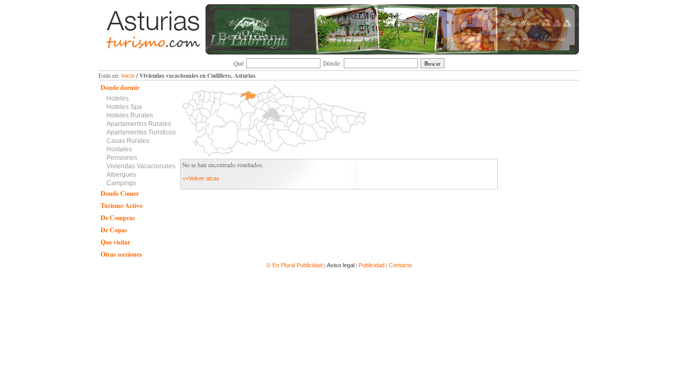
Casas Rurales (127, 140)
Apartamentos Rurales (138, 124)
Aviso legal (340, 265)
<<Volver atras (200, 178)
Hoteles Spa (124, 107)
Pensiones (121, 157)
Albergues (121, 174)
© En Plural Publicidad (295, 265)
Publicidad (372, 265)
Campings (121, 183)
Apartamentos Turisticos (141, 132)
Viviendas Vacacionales (140, 166)
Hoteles (117, 98)
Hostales (119, 149)
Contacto (400, 265)
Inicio (128, 75)
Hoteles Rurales (129, 115)
